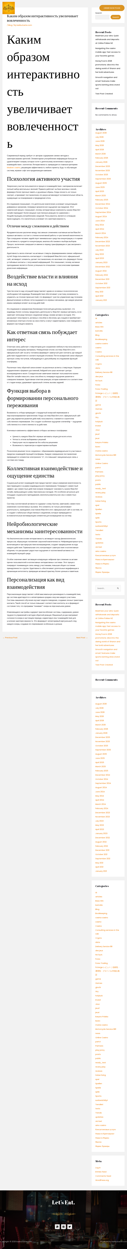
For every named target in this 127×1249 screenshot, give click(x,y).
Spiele (98, 513)
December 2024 (102, 204)
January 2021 (101, 300)
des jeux (99, 376)
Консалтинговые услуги (105, 555)
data (97, 368)
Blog (10, 25)
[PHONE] (57, 1226)
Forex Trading (101, 389)
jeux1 (97, 434)
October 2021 (101, 283)
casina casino (101, 343)
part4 (98, 467)
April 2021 (99, 296)
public (98, 484)
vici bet (98, 547)
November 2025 (102, 170)
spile (97, 517)
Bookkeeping (101, 339)
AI (96, 318)
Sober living (100, 501)
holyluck (99, 421)
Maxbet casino (13, 167)
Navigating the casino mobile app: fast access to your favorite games (107, 52)
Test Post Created (104, 93)
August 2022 (101, 271)
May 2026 (99, 145)
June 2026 (100, 141)
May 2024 (99, 224)
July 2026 (99, 137)
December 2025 (102, 166)
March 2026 (100, 153)
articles (98, 322)
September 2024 (103, 212)
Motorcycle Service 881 (105, 455)
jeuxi (97, 438)
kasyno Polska (101, 442)
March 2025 (100, 195)
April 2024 (99, 229)
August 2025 (101, 183)
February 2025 (101, 199)
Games (98, 409)
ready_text (100, 488)
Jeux (97, 430)
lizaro (97, 446)
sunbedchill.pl (101, 526)
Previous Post (10, 637)
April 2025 (99, 191)
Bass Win (99, 326)
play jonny (100, 476)
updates (99, 542)
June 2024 (100, 220)
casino (98, 347)
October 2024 (101, 208)
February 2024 (101, 237)
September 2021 (102, 287)
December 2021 (102, 279)
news (97, 459)
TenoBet (99, 530)
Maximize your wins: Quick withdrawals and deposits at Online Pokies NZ (107, 39)
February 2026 (101, 158)
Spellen (98, 509)
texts (97, 534)
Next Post (82, 637)
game (98, 405)
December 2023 (102, 241)
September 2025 (103, 178)
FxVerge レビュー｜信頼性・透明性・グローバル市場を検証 (107, 397)
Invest (98, 425)
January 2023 (101, 262)
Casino (98, 351)
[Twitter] (69, 1226)
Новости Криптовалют (104, 559)
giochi (98, 413)
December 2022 (102, 266)
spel (97, 505)
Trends (98, 538)
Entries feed (100, 1171)
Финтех (98, 568)
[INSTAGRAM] (63, 1226)
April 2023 (99, 258)
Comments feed (103, 1176)
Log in (98, 1167)
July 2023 (99, 250)
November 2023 (102, 245)
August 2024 (101, 216)
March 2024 (100, 233)
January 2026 (101, 162)
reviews (98, 496)
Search (115, 17)
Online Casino (101, 463)
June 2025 (100, 187)
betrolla (99, 331)
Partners (99, 471)
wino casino (100, 551)
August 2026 (101, 132)
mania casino (101, 451)
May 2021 (99, 291)
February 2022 (101, 275)
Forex (97, 384)
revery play (100, 492)
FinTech (98, 380)
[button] (112, 8)
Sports (98, 522)
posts (98, 480)
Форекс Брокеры (102, 572)
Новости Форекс (102, 563)
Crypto (98, 364)
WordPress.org (102, 1180)
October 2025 (101, 174)
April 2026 (99, 149)
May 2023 (99, 254)
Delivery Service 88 (103, 372)
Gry (96, 417)
